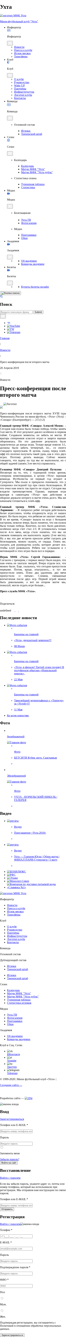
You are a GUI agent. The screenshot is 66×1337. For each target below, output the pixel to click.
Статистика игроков (19, 1002)
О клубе (19, 79)
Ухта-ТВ (12, 1014)
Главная (5, 338)
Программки (28, 234)
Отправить (7, 1209)
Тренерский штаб (31, 133)
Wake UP (19, 85)
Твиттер (12, 1066)
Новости (19, 47)
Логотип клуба (23, 94)
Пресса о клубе (23, 50)
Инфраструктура (24, 91)
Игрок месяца (22, 53)
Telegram (12, 1073)
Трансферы (20, 56)
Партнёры (20, 88)
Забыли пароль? (9, 1159)
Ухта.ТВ (26, 219)
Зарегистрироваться (12, 1119)
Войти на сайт (8, 1162)
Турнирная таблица (33, 184)
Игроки (26, 130)
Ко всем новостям (18, 715)
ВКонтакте (13, 1054)
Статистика (28, 187)
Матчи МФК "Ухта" (33, 169)
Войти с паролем (10, 1177)
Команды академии (32, 263)
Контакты (20, 98)
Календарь (27, 165)
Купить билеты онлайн (35, 286)
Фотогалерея (28, 223)
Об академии (29, 260)
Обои (24, 238)
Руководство (21, 82)
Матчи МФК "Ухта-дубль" (37, 172)
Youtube (11, 1060)
